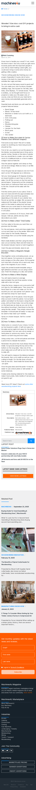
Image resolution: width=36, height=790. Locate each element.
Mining (3, 735)
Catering (4, 720)
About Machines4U (7, 703)
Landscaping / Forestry (9, 729)
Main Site (6, 784)
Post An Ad (5, 707)
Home (5, 9)
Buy (27, 784)
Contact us (21, 784)
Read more (28, 693)
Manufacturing (6, 731)
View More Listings (18, 476)
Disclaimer (23, 786)
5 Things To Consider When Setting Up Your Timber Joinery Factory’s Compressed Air (17, 614)
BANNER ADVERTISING (18, 767)
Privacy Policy (14, 786)
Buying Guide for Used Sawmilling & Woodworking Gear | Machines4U (14, 512)
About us (13, 784)
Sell (31, 784)
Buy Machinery (6, 705)
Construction (5, 722)
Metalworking (5, 733)
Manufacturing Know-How (12, 606)
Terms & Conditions (17, 667)
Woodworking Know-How (13, 15)
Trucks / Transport (7, 737)
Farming (4, 724)
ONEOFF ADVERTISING (18, 771)
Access (3, 718)
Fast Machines (6, 727)
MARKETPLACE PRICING (18, 762)
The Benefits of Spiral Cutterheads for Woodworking (15, 563)
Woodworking (6, 739)
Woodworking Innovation (12, 555)
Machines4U (6, 507)
